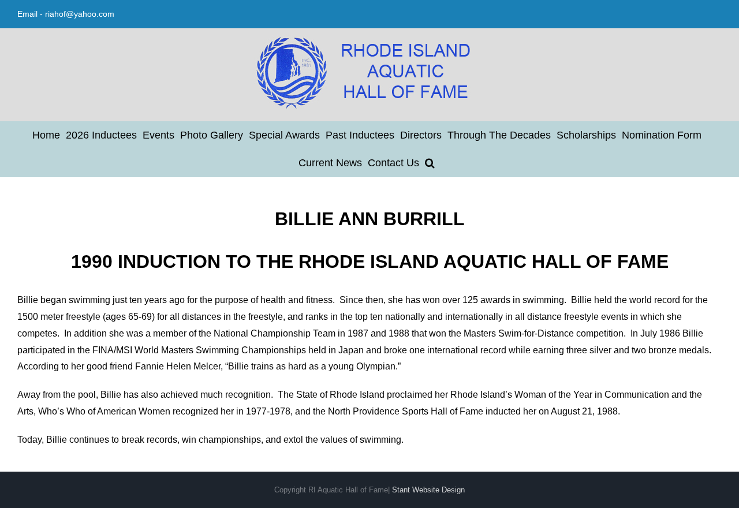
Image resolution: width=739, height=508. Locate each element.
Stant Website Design (428, 489)
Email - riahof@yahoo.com (65, 13)
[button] (430, 163)
